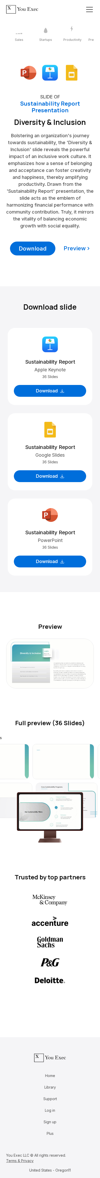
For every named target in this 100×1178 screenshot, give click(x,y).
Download (33, 248)
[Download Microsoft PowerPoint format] (28, 72)
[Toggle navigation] (89, 9)
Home (50, 1075)
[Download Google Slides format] (71, 72)
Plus (50, 1133)
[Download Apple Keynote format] (50, 72)
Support (50, 1099)
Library (50, 1087)
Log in (50, 1110)
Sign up (50, 1122)
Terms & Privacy (20, 1160)
